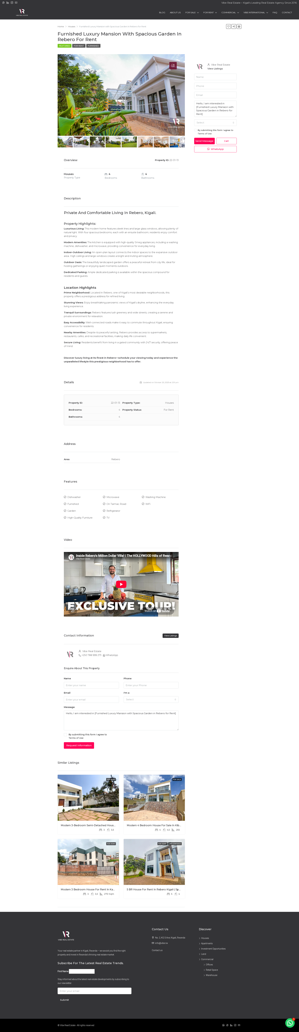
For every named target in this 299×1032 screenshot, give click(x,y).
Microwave (113, 497)
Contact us (157, 950)
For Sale (190, 12)
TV (108, 517)
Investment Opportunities (213, 948)
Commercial (228, 12)
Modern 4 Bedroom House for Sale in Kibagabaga (159, 825)
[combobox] (151, 699)
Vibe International (254, 12)
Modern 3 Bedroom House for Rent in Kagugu (90, 889)
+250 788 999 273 (91, 655)
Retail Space (212, 970)
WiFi (147, 503)
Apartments (207, 943)
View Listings (170, 635)
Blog (162, 12)
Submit (64, 999)
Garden (71, 510)
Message (69, 707)
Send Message (204, 140)
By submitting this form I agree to (88, 736)
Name (67, 678)
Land (203, 954)
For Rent (208, 12)
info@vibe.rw (161, 943)
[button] (290, 1023)
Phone (128, 678)
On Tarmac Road (116, 503)
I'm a (126, 692)
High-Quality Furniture (80, 517)
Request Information (79, 745)
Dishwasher (74, 497)
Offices (209, 964)
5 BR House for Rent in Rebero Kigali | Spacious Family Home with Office (173, 889)
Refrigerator (113, 510)
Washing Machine (155, 497)
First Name (63, 971)
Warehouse (211, 975)
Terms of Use (76, 738)
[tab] (173, 65)
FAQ (275, 12)
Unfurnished (175, 844)
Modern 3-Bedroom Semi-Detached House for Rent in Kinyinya (101, 825)
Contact (287, 12)
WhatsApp (112, 655)
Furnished (93, 46)
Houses (205, 938)
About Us (175, 12)
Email (67, 692)
